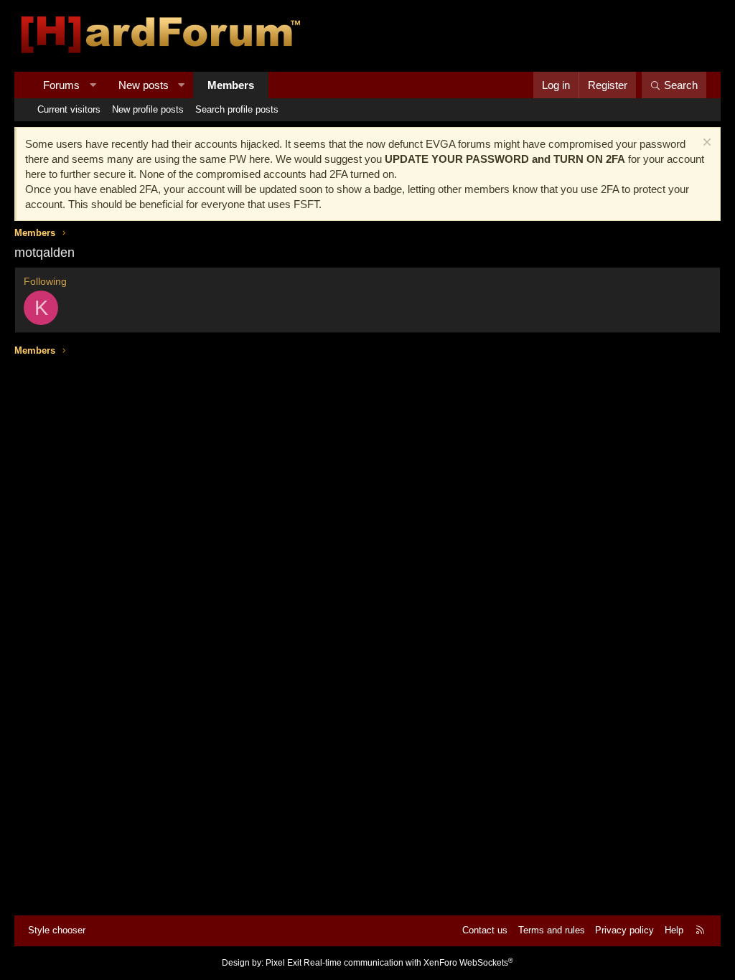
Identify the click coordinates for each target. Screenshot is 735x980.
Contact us (484, 930)
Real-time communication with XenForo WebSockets (408, 963)
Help (674, 930)
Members (230, 85)
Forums (61, 85)
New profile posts (148, 109)
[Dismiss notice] (705, 143)
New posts (143, 85)
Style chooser (56, 930)
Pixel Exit (283, 963)
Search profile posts (236, 109)
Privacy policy (624, 930)
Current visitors (68, 109)
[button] (93, 85)
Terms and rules (551, 930)
